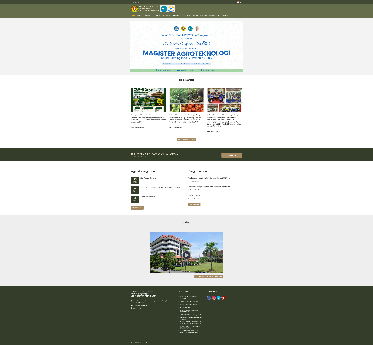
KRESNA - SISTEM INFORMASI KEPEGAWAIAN (189, 311)
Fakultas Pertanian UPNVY (188, 304)
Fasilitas (157, 16)
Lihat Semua (136, 208)
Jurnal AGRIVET (185, 307)
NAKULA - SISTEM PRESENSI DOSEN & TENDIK (191, 318)
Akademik (148, 16)
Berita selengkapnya (186, 139)
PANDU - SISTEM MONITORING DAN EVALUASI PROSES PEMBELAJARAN (191, 323)
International (214, 16)
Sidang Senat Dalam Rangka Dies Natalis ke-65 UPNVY (160, 187)
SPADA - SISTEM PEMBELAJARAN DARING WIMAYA (190, 327)
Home (134, 16)
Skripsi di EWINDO (194, 195)
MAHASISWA (186, 16)
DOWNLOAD (224, 16)
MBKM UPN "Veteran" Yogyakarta (191, 315)
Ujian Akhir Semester (147, 197)
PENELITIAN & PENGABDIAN (171, 16)
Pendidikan (149, 115)
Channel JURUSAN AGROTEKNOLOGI (208, 276)
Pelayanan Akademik (200, 16)
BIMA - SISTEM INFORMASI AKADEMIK (188, 297)
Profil (139, 16)
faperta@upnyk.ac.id (140, 305)
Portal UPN (136, 2)
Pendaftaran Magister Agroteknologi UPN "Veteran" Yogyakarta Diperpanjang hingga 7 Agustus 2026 (148, 120)
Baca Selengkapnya (137, 127)
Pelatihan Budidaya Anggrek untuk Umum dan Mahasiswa (209, 187)
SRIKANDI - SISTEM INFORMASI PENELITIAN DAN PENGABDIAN (189, 331)
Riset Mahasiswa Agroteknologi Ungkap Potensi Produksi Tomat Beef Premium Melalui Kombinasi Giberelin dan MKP (185, 120)
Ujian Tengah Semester (148, 178)
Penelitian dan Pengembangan (191, 115)
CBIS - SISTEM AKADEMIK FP (189, 301)
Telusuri (231, 155)
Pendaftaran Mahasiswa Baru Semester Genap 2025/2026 (209, 178)
